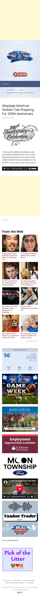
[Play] (5, 169)
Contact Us (6, 580)
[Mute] (30, 169)
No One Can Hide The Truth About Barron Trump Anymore (10, 283)
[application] (20, 169)
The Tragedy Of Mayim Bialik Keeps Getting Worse (29, 255)
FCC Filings (30, 583)
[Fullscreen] (35, 497)
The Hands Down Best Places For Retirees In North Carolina (29, 335)
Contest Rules (16, 580)
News (7, 220)
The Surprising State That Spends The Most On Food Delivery (29, 283)
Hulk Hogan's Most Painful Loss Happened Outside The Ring (10, 335)
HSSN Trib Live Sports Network (15, 583)
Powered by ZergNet (32, 341)
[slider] (34, 168)
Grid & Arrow (23, 590)
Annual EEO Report (29, 580)
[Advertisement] (20, 20)
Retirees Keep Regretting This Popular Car (29, 308)
